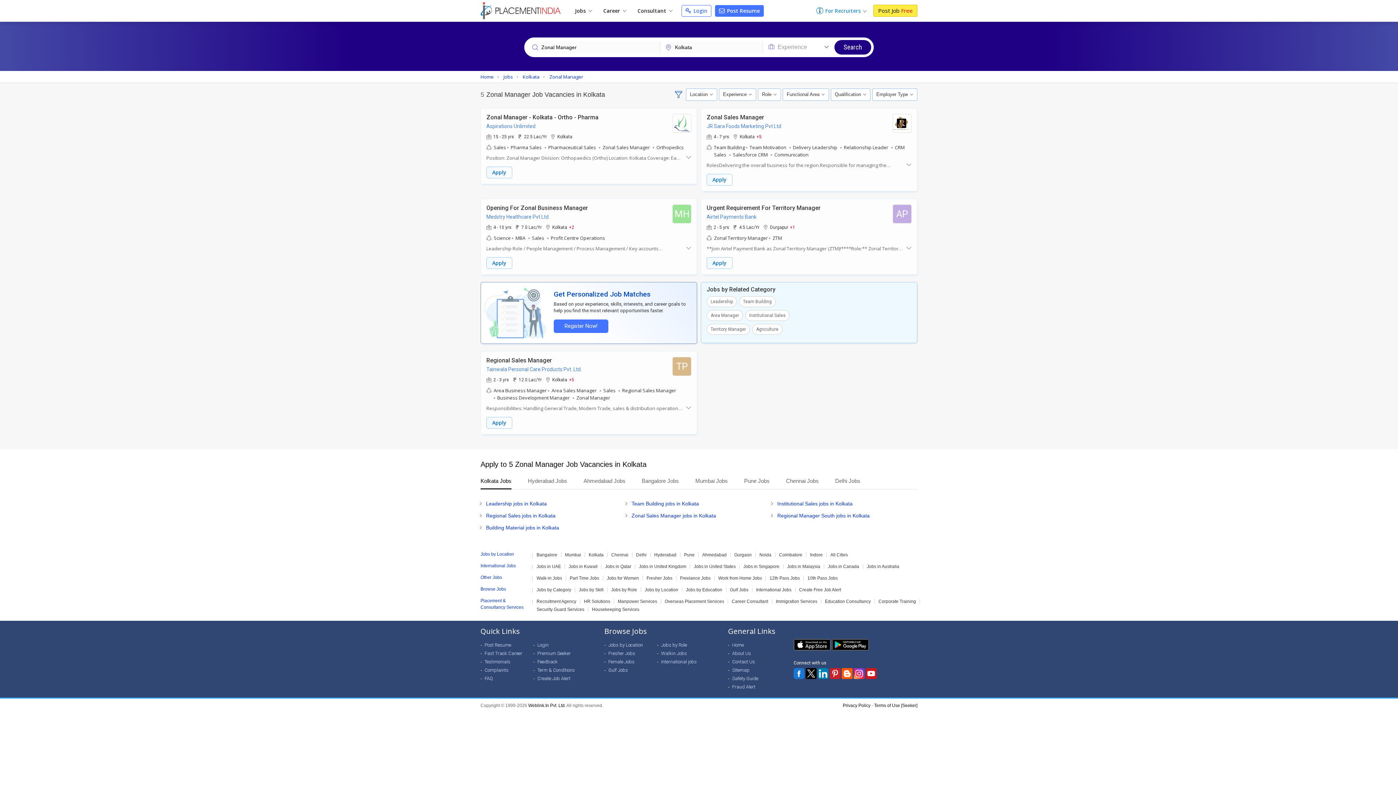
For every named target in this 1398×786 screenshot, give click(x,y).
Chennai (619, 555)
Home (738, 645)
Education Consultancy (848, 601)
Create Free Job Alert (820, 590)
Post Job (895, 10)
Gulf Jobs (739, 590)
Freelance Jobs (695, 578)
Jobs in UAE (549, 566)
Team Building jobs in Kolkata (665, 504)
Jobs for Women (623, 578)
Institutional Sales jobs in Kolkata (815, 504)
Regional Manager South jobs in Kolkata (823, 516)
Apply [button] (499, 172)
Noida (765, 555)
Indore (816, 555)
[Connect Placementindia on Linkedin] (823, 673)
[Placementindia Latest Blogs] (847, 673)
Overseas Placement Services (694, 601)
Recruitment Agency (556, 601)
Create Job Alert (553, 678)
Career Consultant (750, 601)
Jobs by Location (661, 590)
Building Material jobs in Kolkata (522, 528)
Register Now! (581, 326)
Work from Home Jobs (740, 578)
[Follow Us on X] (811, 673)
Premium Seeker (554, 653)
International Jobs (773, 590)
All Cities (839, 555)
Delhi (641, 555)
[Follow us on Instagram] (859, 673)
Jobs (581, 10)
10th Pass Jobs (822, 578)
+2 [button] (571, 227)
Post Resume (743, 10)
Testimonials (497, 661)
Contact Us (743, 661)
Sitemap (741, 670)
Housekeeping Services (615, 609)
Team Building (757, 301)
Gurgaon (743, 555)
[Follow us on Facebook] (799, 673)
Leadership (722, 301)
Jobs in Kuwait (583, 566)
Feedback (547, 661)
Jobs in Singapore (761, 566)
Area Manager (725, 315)
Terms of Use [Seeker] (895, 705)
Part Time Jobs (584, 578)
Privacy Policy (856, 705)
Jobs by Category (554, 590)
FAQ (489, 678)
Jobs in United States (715, 566)
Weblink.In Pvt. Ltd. (547, 705)
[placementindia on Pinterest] (835, 673)
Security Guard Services (560, 609)
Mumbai (573, 555)
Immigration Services (796, 601)
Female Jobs (621, 661)
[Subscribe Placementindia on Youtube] (871, 673)
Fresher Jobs (659, 578)
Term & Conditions (556, 670)
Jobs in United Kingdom (662, 566)
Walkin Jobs (674, 653)
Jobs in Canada (843, 566)
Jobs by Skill (591, 590)
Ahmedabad (714, 555)
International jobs (679, 661)
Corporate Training (897, 601)
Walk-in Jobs (549, 578)
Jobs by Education (704, 590)
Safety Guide (745, 678)
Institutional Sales (767, 315)
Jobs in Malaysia (803, 566)
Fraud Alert (743, 687)
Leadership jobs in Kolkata (516, 504)
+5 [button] (759, 136)
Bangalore (547, 555)
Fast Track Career (503, 653)
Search (853, 47)
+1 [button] (792, 227)
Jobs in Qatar (618, 566)
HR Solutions (597, 601)
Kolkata (596, 555)
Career (612, 10)
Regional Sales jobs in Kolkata (521, 516)
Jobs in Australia (883, 566)
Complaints (497, 670)
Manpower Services (637, 601)
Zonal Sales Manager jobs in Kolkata (674, 516)
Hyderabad (665, 555)
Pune (689, 555)
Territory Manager (728, 329)
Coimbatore (790, 555)
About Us (741, 653)
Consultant (652, 10)
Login (699, 10)
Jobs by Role (624, 590)
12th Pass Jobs (785, 578)
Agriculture (767, 329)
